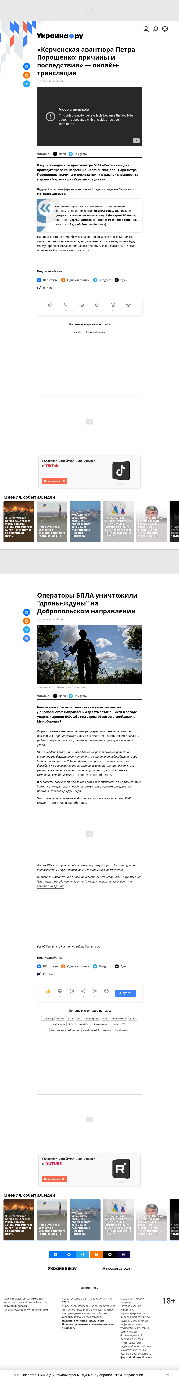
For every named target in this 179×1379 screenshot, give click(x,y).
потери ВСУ (82, 1024)
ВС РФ (70, 1018)
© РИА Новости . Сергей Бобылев (51, 687)
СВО (79, 1018)
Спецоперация (92, 1018)
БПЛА (105, 1018)
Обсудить (125, 993)
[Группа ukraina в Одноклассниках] (96, 1254)
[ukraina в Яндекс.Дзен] (110, 1254)
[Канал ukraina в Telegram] (82, 1254)
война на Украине (100, 1024)
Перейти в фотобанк (76, 687)
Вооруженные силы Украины (65, 1030)
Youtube (78, 332)
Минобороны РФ (91, 1030)
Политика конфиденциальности (83, 1320)
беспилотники (119, 1018)
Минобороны (121, 1030)
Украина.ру (92, 946)
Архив (85, 1288)
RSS (95, 1288)
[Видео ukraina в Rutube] (123, 1254)
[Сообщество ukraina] (69, 1254)
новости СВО (119, 1024)
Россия (60, 1018)
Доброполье (59, 1024)
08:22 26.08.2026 (45, 619)
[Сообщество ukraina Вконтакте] (55, 1254)
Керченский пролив (95, 332)
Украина (107, 1030)
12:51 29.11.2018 (45, 81)
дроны (133, 1018)
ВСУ (71, 1024)
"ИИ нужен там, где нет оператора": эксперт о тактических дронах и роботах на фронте (84, 884)
